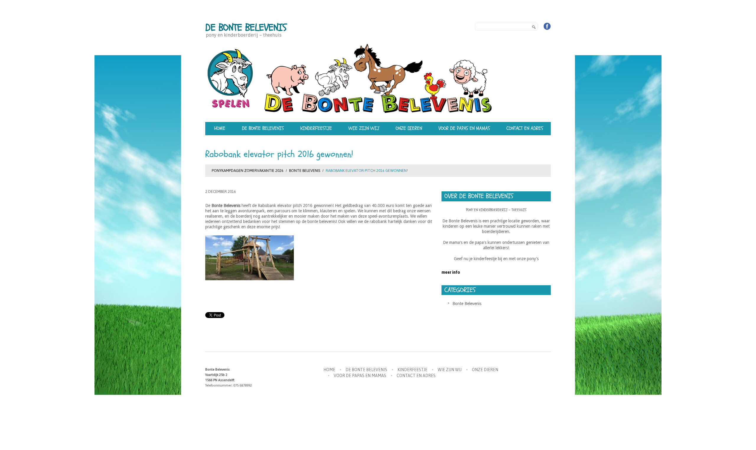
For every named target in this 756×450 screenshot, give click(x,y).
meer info (450, 272)
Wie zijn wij (363, 128)
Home (219, 128)
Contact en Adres (524, 128)
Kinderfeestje (316, 128)
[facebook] (547, 26)
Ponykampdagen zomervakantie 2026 (248, 170)
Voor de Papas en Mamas (464, 128)
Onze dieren (409, 128)
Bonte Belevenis (304, 170)
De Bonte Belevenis (246, 27)
